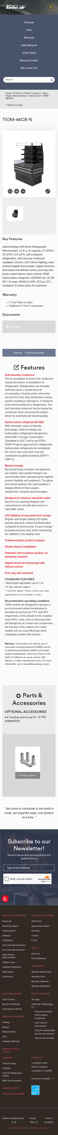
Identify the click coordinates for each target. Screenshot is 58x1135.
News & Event (10, 1088)
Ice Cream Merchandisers (13, 950)
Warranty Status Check (41, 972)
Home (8, 93)
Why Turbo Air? (29, 68)
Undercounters (8, 931)
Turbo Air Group (9, 1063)
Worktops (6, 936)
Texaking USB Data (10, 1041)
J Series (35, 936)
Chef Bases (7, 940)
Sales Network (29, 45)
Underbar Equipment (11, 967)
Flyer (4, 1037)
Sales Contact (8, 999)
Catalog (5, 1022)
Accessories (7, 976)
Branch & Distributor (11, 1004)
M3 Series (35, 931)
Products (29, 22)
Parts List (35, 954)
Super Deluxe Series (40, 926)
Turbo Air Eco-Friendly (44, 1038)
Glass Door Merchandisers (14, 945)
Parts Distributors (38, 958)
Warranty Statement (40, 981)
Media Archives (9, 1032)
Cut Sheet (14, 326)
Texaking (6, 1068)
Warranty (29, 38)
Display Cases (8, 962)
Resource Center (29, 60)
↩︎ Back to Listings (14, 105)
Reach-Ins (6, 921)
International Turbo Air (12, 1009)
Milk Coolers (7, 972)
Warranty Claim (38, 976)
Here (52, 1078)
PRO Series (36, 921)
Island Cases (35, 96)
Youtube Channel (13, 1094)
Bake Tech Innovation (11, 1081)
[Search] (52, 80)
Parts (29, 30)
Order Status (29, 53)
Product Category (32, 93)
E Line (34, 940)
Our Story (35, 999)
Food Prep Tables (10, 926)
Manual (5, 1027)
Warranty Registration (40, 986)
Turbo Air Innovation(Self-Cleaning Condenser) (43, 1015)
